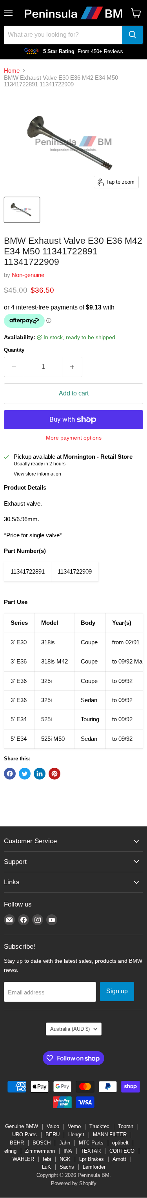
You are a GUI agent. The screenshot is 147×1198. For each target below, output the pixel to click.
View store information (37, 474)
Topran (125, 1126)
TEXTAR (91, 1151)
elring (10, 1151)
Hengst (76, 1134)
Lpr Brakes (91, 1159)
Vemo (74, 1126)
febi (47, 1159)
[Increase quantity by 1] (72, 367)
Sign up (117, 991)
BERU (52, 1134)
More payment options (74, 437)
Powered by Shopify (73, 1183)
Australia (70, 1029)
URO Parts (24, 1134)
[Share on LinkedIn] (39, 774)
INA (68, 1151)
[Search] (132, 35)
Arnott (119, 1159)
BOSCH (42, 1143)
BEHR (17, 1143)
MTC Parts (91, 1143)
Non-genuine (28, 275)
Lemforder (94, 1167)
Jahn (64, 1143)
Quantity (14, 350)
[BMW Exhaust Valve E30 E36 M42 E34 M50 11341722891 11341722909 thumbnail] (22, 209)
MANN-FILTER (110, 1134)
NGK (65, 1159)
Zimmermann (40, 1151)
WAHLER (23, 1159)
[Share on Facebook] (10, 774)
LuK (46, 1167)
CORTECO (121, 1151)
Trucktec (99, 1126)
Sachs (67, 1167)
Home (12, 70)
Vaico (53, 1126)
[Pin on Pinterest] (54, 774)
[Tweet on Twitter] (25, 774)
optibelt (120, 1143)
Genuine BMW (21, 1126)
